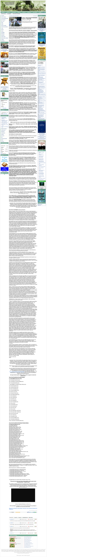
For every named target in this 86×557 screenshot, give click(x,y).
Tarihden (2, 39)
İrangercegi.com (40, 204)
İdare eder (3, 104)
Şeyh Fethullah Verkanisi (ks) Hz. (40, 108)
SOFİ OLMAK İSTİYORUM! (16, 13)
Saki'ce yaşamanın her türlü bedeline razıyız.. (5, 123)
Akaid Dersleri (3, 130)
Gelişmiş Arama (5, 113)
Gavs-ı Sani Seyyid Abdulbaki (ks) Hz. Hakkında (41, 117)
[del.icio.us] (27, 512)
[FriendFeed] (29, 512)
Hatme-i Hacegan (3, 25)
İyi (2, 103)
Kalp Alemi (2, 35)
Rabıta (2, 22)
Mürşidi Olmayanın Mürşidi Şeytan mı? (41, 161)
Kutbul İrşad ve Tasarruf (42, 178)
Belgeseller (3, 131)
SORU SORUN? (35, 12)
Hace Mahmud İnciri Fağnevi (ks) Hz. (41, 79)
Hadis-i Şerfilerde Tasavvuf (41, 154)
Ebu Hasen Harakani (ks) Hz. (28, 540)
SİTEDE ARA (8, 12)
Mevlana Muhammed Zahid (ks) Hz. (41, 89)
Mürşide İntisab (41, 157)
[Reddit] (36, 512)
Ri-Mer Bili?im (28, 555)
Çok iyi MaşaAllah (4, 102)
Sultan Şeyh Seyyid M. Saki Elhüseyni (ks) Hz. (41, 118)
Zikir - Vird (2, 21)
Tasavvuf (2, 141)
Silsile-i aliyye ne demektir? (40, 65)
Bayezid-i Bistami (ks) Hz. (27, 539)
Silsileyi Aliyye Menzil (16, 15)
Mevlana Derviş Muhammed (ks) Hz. (40, 90)
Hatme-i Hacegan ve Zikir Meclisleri (41, 170)
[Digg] (34, 512)
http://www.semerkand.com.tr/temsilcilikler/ (16, 371)
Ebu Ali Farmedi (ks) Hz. (27, 541)
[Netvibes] (35, 512)
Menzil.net (39, 205)
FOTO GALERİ (14, 12)
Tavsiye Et (19, 517)
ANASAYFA (3, 12)
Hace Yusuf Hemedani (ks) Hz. (28, 542)
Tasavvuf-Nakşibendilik (4, 18)
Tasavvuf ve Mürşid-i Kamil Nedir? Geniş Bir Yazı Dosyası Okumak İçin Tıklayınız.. (23, 509)
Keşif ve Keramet (41, 167)
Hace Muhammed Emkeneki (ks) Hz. (41, 92)
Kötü (2, 105)
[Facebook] (28, 512)
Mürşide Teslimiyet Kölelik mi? (41, 165)
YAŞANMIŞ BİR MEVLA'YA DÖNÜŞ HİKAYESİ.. (4, 118)
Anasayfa (2, 15)
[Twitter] (30, 512)
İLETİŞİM (40, 12)
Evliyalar (2, 134)
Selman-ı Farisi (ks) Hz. (42, 69)
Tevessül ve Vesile (41, 175)
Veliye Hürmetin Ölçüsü (42, 166)
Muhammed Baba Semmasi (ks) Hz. (41, 82)
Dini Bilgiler (3, 32)
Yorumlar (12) (11, 517)
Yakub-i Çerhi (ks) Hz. (42, 86)
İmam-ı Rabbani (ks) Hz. (42, 94)
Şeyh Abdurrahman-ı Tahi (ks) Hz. (41, 107)
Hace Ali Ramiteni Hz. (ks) (27, 547)
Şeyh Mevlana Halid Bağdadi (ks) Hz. (41, 102)
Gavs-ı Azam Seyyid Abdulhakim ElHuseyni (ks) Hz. (41, 113)
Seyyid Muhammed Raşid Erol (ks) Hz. (41, 115)
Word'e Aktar (30, 517)
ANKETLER (23, 12)
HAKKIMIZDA (9, 13)
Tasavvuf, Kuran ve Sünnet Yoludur (41, 156)
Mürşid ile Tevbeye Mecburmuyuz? (41, 159)
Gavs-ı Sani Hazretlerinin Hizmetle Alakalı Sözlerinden (5, 121)
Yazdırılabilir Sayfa (25, 517)
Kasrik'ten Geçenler (4, 138)
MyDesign (20, 555)
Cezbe (2, 28)
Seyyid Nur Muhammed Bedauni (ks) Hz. (41, 98)
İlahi (1, 137)
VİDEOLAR (19, 12)
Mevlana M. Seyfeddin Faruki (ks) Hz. (41, 97)
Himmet (2, 29)
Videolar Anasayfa (4, 128)
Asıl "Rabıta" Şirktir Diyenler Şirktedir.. (41, 173)
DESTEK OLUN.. (3, 13)
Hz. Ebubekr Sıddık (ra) (42, 68)
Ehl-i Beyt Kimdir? (41, 179)
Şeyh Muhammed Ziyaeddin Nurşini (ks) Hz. (41, 110)
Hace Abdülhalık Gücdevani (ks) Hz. (40, 77)
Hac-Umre (2, 135)
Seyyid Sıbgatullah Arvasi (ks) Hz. (41, 106)
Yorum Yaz (15, 517)
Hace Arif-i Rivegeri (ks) (42, 78)
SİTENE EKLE (29, 12)
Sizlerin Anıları (3, 36)
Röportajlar (2, 40)
